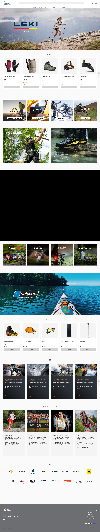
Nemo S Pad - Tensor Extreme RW (67, 341)
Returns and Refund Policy (92, 510)
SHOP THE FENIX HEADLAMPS (14, 263)
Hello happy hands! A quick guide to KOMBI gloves (85, 380)
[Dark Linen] (27, 80)
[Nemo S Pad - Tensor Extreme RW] (69, 331)
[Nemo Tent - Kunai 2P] (31, 331)
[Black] (81, 344)
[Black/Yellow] (81, 80)
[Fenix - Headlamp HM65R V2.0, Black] (69, 66)
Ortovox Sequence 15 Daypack (28, 76)
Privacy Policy (89, 514)
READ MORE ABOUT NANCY (35, 453)
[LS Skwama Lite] (88, 66)
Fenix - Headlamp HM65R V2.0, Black (68, 76)
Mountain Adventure (8, 528)
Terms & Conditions (90, 516)
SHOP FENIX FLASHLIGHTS (85, 263)
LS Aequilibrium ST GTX (8, 341)
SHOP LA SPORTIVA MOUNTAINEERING (14, 118)
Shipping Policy (90, 512)
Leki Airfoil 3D (82, 341)
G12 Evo (43, 341)
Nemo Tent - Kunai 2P (27, 341)
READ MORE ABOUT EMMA (11, 453)
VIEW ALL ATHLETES (50, 407)
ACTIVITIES (40, 7)
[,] (43, 344)
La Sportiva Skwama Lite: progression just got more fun (13, 380)
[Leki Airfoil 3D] (88, 331)
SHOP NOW (9, 159)
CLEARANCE (58, 7)
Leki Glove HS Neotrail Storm (9, 76)
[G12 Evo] (50, 331)
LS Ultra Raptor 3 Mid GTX (47, 76)
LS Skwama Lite (83, 76)
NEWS (45, 7)
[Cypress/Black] (43, 80)
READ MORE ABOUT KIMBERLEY (59, 453)
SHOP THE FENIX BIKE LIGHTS (62, 263)
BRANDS (34, 7)
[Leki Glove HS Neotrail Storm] (12, 66)
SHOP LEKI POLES (85, 118)
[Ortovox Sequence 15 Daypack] (31, 66)
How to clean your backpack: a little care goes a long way (61, 380)
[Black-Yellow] (5, 344)
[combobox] (51, 3)
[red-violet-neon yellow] (5, 80)
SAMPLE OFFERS (64, 7)
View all (50, 361)
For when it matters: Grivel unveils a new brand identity (37, 380)
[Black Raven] (24, 80)
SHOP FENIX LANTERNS (38, 263)
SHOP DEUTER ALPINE (61, 118)
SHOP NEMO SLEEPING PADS (38, 118)
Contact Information (90, 518)
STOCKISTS (53, 7)
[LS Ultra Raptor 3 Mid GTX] (50, 66)
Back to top (50, 501)
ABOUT (48, 7)
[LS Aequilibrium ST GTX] (12, 331)
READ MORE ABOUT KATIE (82, 453)
